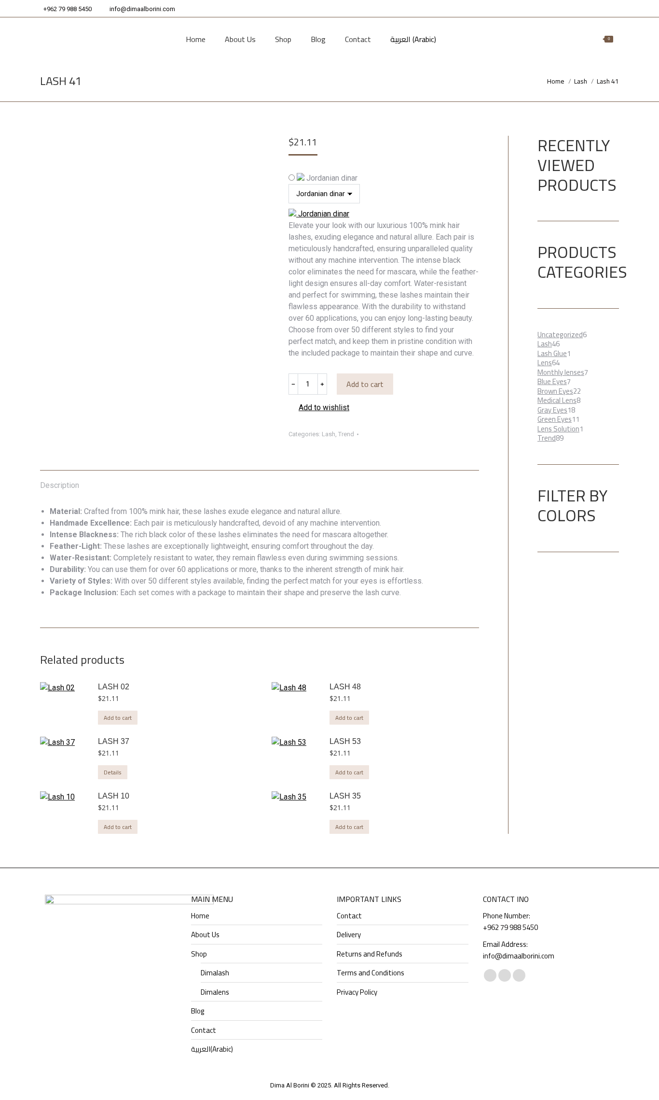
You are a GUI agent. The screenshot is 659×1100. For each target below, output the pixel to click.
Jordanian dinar (330, 178)
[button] (318, 408)
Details (113, 772)
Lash (328, 434)
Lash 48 (345, 687)
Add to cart (365, 384)
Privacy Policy (357, 992)
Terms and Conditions (370, 973)
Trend (346, 434)
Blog (198, 1011)
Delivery (349, 935)
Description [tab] (59, 485)
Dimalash (215, 973)
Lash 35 (345, 796)
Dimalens (215, 992)
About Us (205, 935)
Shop (199, 954)
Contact (203, 1030)
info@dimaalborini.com (142, 9)
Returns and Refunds (369, 954)
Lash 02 (113, 687)
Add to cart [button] (118, 717)
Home (200, 916)
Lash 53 (345, 741)
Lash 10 (113, 796)
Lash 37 (113, 741)
